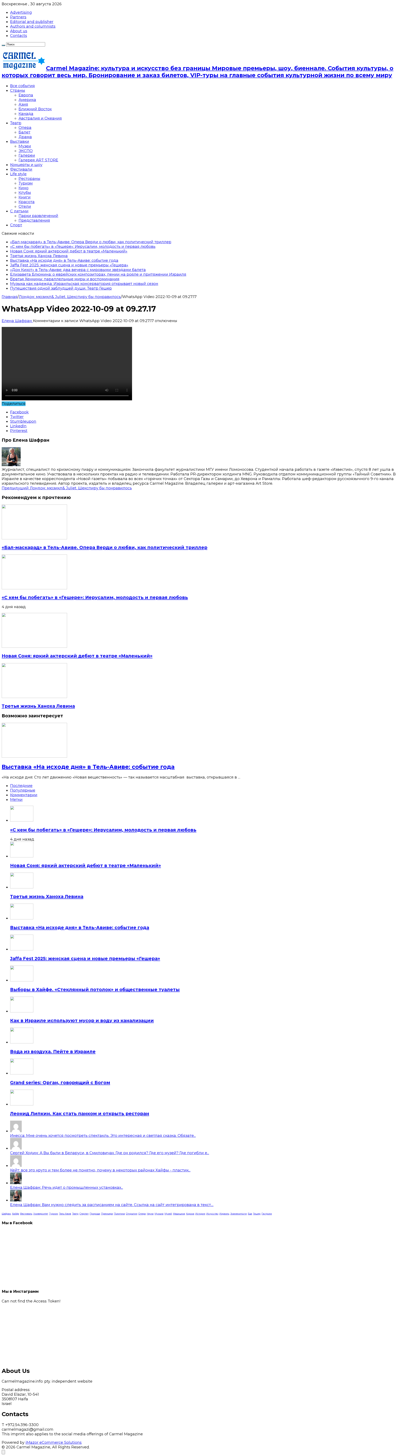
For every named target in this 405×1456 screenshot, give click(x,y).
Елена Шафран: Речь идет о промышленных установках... (66, 1187)
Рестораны (29, 178)
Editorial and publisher (31, 21)
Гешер (257, 1213)
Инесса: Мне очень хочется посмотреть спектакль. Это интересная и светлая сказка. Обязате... (103, 1135)
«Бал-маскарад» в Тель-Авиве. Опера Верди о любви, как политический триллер (90, 242)
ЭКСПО (26, 150)
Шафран (6, 1213)
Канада (26, 113)
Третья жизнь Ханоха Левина (39, 256)
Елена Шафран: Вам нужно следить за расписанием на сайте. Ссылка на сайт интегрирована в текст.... (111, 1204)
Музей (168, 1213)
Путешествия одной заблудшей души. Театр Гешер (61, 288)
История (200, 1213)
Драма (25, 137)
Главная (10, 296)
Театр (15, 123)
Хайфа (15, 1213)
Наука (150, 1213)
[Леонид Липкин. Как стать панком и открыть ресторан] (21, 1104)
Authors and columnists (32, 26)
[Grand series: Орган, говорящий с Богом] (21, 1073)
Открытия (131, 1213)
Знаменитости (238, 1213)
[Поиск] (3, 45)
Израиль (224, 1213)
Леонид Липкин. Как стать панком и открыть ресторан (79, 1113)
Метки (16, 799)
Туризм (26, 183)
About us (18, 31)
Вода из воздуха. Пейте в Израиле (53, 1051)
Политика (119, 1213)
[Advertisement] (128, 1333)
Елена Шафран (17, 320)
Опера (25, 127)
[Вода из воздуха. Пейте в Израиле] (21, 1042)
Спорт (16, 225)
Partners (18, 17)
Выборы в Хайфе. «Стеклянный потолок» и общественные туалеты (95, 989)
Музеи (25, 146)
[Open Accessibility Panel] (3, 1452)
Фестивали (21, 169)
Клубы (25, 192)
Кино (23, 188)
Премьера (107, 1213)
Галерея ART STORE (38, 160)
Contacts (18, 35)
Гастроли (267, 1213)
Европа (26, 95)
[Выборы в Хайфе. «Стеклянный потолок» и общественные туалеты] (21, 980)
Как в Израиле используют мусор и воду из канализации (82, 1020)
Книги (25, 197)
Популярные (22, 790)
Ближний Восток (35, 109)
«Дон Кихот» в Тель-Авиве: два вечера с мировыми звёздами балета (78, 269)
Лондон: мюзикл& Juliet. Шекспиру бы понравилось (70, 296)
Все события (22, 86)
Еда (250, 1213)
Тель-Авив (65, 1213)
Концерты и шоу (26, 164)
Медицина (179, 1213)
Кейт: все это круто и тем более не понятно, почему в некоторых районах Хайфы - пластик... (100, 1170)
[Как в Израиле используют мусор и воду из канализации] (21, 1011)
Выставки (19, 141)
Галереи (27, 155)
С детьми (19, 211)
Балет (24, 132)
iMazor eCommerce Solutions (54, 1442)
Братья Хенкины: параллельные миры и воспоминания (64, 279)
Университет (40, 1213)
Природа (95, 1213)
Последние (21, 785)
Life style (18, 174)
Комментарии (23, 795)
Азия (23, 104)
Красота (27, 202)
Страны (17, 90)
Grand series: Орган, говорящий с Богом (60, 1082)
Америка (27, 99)
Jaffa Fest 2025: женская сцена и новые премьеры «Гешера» (69, 265)
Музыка (159, 1213)
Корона (190, 1213)
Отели (25, 206)
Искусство (212, 1213)
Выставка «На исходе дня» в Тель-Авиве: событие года (64, 260)
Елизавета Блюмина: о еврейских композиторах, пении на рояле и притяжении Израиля (98, 274)
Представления (34, 220)
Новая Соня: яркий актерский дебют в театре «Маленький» (68, 251)
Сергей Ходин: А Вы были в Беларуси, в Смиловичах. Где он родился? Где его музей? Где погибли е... (109, 1153)
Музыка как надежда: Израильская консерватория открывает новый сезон (84, 283)
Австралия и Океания (40, 118)
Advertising (21, 12)
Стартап (84, 1213)
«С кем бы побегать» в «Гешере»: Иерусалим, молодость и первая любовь (82, 246)
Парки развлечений (38, 215)
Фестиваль (26, 1213)
